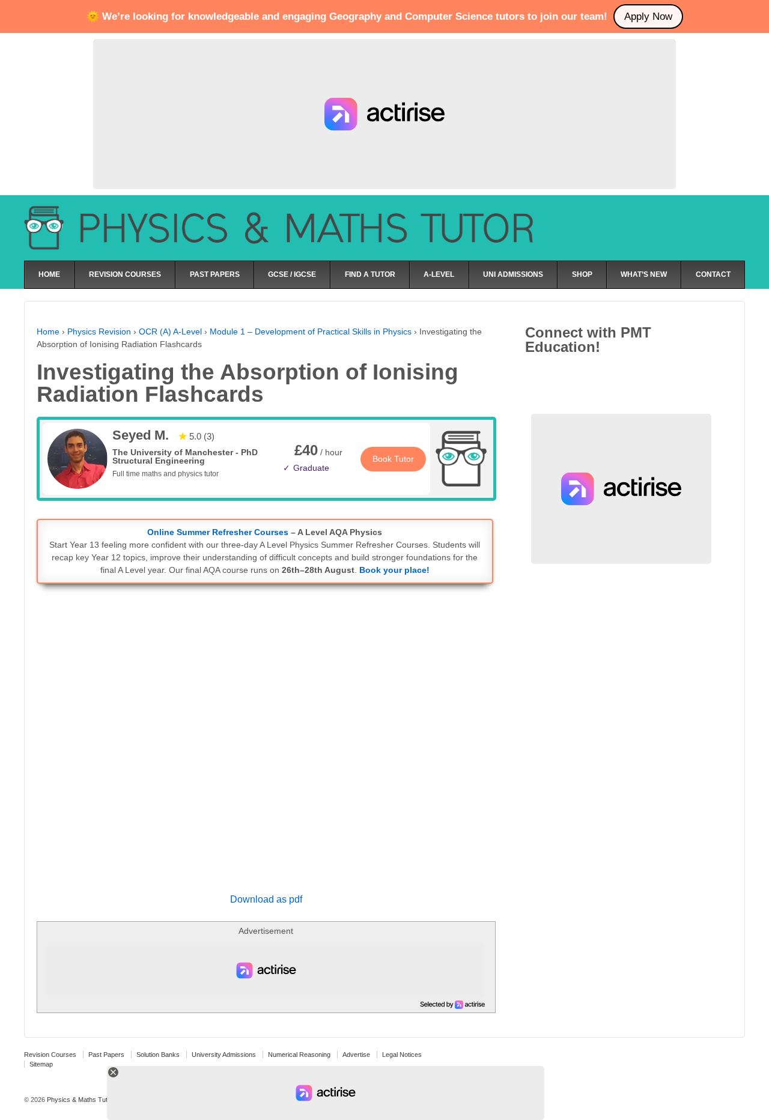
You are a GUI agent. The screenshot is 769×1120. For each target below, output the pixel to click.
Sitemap (41, 1064)
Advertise (356, 1054)
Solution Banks (158, 1054)
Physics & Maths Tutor (79, 1099)
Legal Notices (402, 1054)
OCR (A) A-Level (170, 331)
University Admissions (224, 1054)
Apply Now (648, 16)
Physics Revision (99, 331)
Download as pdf (266, 899)
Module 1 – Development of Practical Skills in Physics (311, 331)
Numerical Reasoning (299, 1054)
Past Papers (106, 1054)
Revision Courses (50, 1054)
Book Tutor (393, 459)
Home (48, 331)
